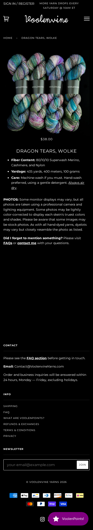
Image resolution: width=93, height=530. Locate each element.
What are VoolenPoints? (23, 418)
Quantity (46, 252)
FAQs (7, 243)
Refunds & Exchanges (21, 424)
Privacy (9, 436)
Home (7, 37)
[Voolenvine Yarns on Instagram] (42, 520)
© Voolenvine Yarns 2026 (46, 482)
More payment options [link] (46, 300)
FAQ (6, 412)
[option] (46, 93)
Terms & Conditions (19, 430)
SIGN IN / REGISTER (18, 4)
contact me (26, 243)
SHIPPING (10, 406)
